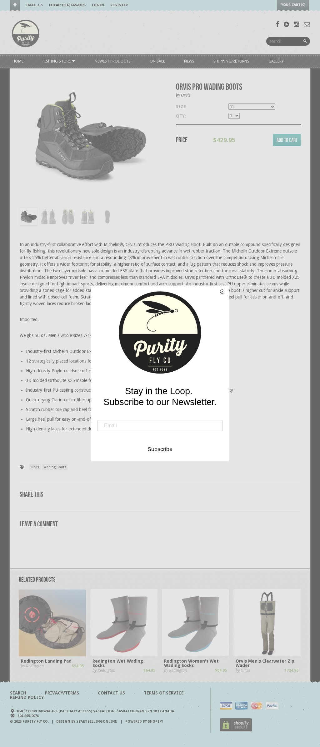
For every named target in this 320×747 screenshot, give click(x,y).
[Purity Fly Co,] (25, 33)
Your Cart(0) (293, 5)
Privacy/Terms (62, 692)
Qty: (181, 116)
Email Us (34, 5)
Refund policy (27, 697)
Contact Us (111, 692)
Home (15, 6)
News (189, 61)
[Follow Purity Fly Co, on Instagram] (296, 24)
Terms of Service (164, 692)
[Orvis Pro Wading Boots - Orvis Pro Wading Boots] (90, 139)
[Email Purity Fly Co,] (307, 24)
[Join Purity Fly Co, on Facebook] (277, 24)
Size (181, 106)
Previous (24, 145)
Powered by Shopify (144, 721)
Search (18, 692)
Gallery (276, 61)
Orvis (35, 467)
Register (119, 5)
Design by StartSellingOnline (87, 721)
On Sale (157, 61)
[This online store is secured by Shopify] (236, 730)
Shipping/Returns (231, 61)
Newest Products (113, 61)
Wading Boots (54, 467)
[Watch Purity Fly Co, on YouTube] (286, 24)
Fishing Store (57, 61)
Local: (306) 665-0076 (67, 5)
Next (156, 145)
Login (98, 5)
